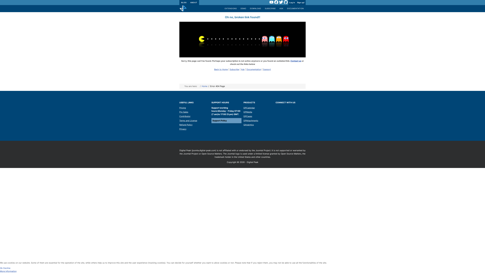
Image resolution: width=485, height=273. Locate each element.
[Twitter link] (281, 2)
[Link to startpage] (183, 8)
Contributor (184, 116)
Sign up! (301, 3)
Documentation (295, 8)
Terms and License (188, 120)
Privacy (182, 129)
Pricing (182, 108)
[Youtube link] (271, 2)
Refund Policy (185, 124)
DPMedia (248, 112)
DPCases (248, 116)
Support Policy (219, 120)
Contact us (295, 61)
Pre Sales (183, 112)
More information (8, 271)
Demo (243, 8)
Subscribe (270, 8)
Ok (1, 268)
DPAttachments (251, 120)
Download (255, 8)
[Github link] (286, 2)
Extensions (231, 8)
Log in (292, 3)
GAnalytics (249, 124)
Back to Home (221, 69)
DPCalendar (249, 108)
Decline (6, 268)
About (193, 3)
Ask (281, 8)
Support (267, 69)
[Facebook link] (276, 2)
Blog (184, 3)
